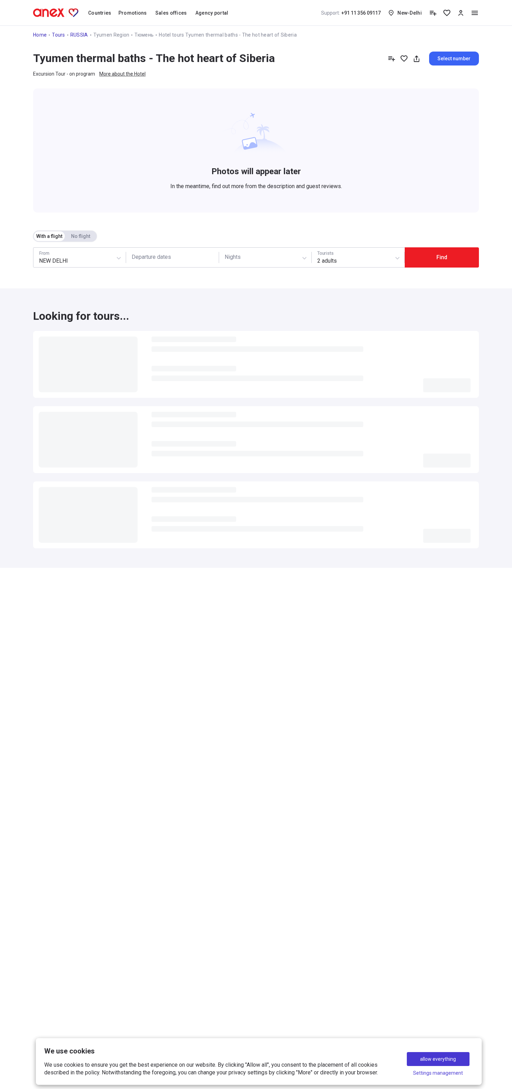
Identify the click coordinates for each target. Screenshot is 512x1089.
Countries (99, 13)
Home (40, 35)
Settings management (438, 1073)
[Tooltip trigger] (433, 13)
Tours (58, 35)
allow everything (438, 1059)
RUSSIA (79, 35)
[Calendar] (172, 257)
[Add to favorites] (404, 58)
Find (441, 257)
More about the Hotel (122, 74)
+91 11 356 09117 (351, 13)
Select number (454, 58)
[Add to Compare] (391, 58)
